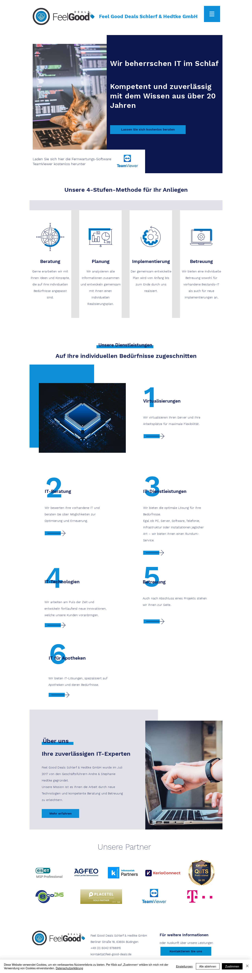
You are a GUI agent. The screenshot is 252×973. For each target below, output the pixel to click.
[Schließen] (247, 966)
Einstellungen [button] (184, 966)
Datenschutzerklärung (69, 968)
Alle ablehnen (207, 966)
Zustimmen (232, 966)
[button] (212, 14)
